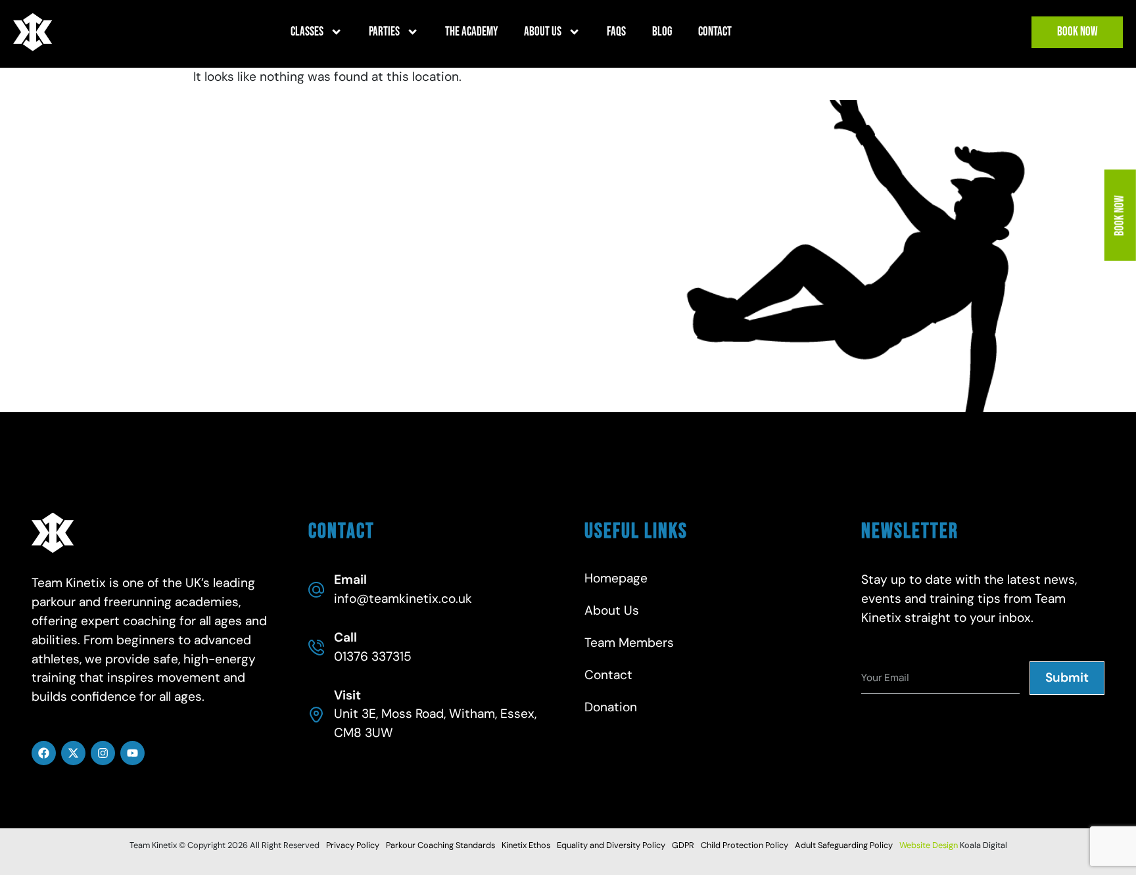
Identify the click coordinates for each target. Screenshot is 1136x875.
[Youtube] (132, 753)
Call (345, 637)
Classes (307, 31)
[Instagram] (103, 753)
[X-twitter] (73, 753)
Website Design (928, 845)
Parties (384, 31)
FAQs (616, 31)
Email (350, 579)
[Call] (316, 647)
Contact (715, 31)
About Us (542, 31)
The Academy (471, 31)
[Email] (316, 590)
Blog (662, 31)
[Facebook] (44, 753)
